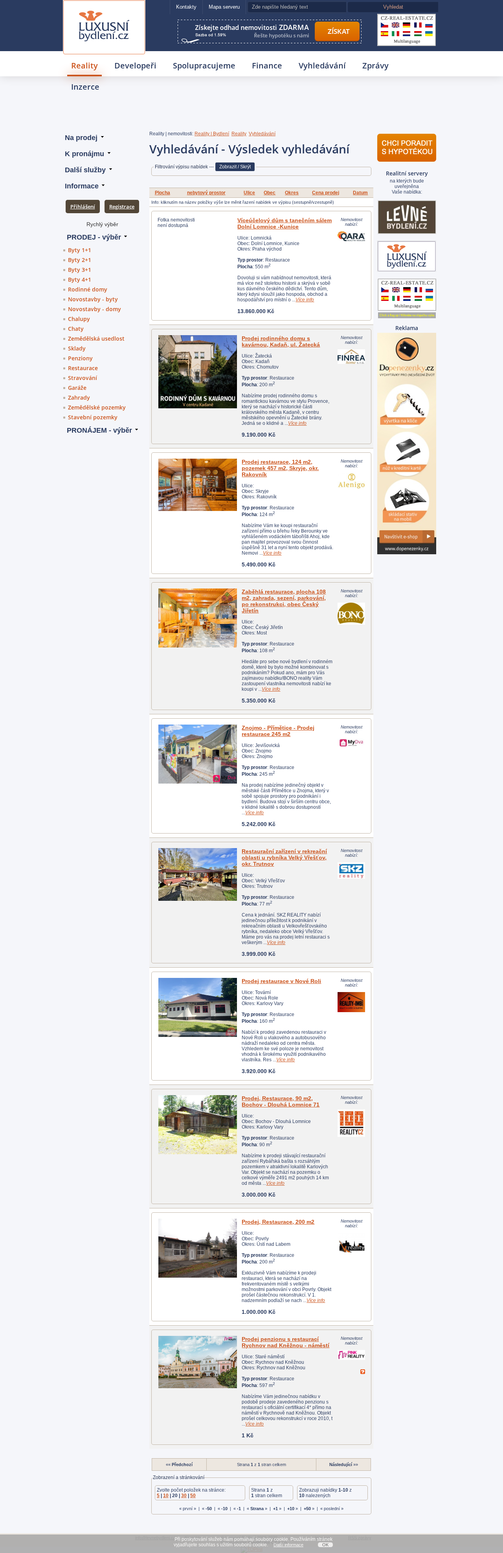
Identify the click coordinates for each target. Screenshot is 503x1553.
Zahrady (79, 397)
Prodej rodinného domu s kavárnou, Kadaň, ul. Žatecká (281, 341)
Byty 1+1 (79, 250)
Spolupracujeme (204, 65)
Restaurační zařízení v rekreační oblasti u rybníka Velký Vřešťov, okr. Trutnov (284, 857)
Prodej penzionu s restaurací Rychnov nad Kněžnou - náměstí (285, 1342)
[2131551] (198, 1007)
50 (193, 1495)
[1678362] (198, 1124)
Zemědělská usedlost (96, 338)
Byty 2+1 (79, 260)
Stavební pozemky (92, 417)
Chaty (76, 328)
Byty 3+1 (79, 269)
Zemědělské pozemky (97, 407)
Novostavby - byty (93, 299)
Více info (305, 299)
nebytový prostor (206, 193)
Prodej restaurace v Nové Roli (281, 981)
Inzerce (85, 86)
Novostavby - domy (94, 309)
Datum (360, 193)
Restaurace (83, 368)
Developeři (135, 65)
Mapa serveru (224, 7)
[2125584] (198, 617)
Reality (84, 65)
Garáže (77, 387)
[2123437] (198, 754)
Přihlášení (82, 206)
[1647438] (198, 1248)
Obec (269, 193)
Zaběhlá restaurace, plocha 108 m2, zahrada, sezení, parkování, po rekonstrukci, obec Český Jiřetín (284, 601)
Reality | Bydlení (212, 133)
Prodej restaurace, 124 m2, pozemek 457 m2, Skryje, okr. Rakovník (280, 468)
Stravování (82, 378)
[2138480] (198, 874)
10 (166, 1495)
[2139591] (198, 371)
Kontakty (186, 7)
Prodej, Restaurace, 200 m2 (278, 1222)
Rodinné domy (87, 289)
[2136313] (198, 485)
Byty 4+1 (79, 279)
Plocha (162, 193)
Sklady (77, 348)
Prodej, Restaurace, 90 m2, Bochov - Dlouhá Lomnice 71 (280, 1101)
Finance (267, 65)
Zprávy (375, 65)
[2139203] (198, 1362)
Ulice (249, 193)
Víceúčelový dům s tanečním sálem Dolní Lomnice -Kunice (284, 223)
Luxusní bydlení (104, 10)
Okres (292, 193)
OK (325, 1544)
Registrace (121, 206)
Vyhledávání (322, 65)
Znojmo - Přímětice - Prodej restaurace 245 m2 (278, 731)
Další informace (288, 1544)
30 (184, 1495)
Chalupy (79, 319)
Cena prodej (325, 193)
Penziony (80, 358)
